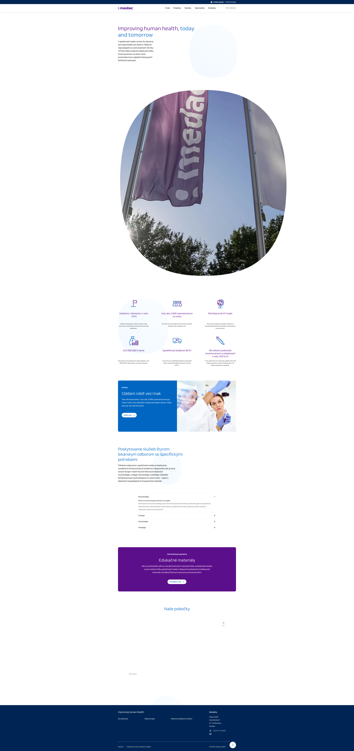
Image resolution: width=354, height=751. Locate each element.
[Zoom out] (223, 625)
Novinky (188, 8)
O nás (167, 8)
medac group (218, 2)
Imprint (121, 747)
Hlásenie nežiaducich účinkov (181, 719)
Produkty (177, 8)
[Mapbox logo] (133, 674)
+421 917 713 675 (218, 731)
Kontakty (212, 8)
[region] (177, 648)
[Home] (125, 8)
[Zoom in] (223, 623)
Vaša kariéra (200, 8)
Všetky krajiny (231, 2)
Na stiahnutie (123, 719)
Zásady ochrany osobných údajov (139, 747)
